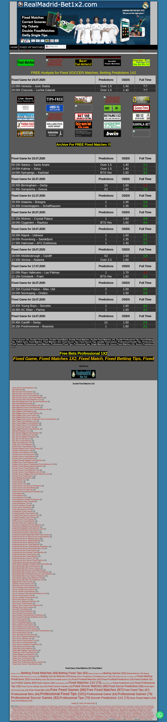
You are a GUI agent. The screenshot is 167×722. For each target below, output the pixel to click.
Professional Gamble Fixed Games (25, 533)
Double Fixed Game (39, 340)
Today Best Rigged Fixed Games (25, 650)
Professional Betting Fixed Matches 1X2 (27, 529)
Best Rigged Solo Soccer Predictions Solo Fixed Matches (34, 419)
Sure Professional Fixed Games (24, 629)
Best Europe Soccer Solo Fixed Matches (28, 398)
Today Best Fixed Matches (22, 648)
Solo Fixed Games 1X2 (21, 599)
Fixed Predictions (123, 683)
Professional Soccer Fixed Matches (26, 544)
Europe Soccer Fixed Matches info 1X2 (27, 472)
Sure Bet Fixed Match (20, 609)
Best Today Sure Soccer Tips (23, 427)
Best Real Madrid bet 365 (22, 403)
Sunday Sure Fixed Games (22, 607)
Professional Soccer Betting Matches (26, 541)
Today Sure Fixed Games (22, 658)
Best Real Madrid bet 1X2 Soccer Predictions (29, 401)
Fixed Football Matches (86, 679)
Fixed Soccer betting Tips (34, 686)
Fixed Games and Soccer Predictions (26, 486)
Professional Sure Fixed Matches (25, 556)
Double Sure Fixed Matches (23, 458)
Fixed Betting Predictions (22, 478)
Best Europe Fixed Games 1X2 (24, 394)
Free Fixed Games (68, 690)
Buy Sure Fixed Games (21, 439)
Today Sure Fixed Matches (22, 660)
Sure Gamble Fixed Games (22, 625)
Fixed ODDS (107, 683)
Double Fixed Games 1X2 (22, 450)
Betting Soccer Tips (105, 676)
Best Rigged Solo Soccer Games (25, 417)
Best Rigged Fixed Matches (23, 411)
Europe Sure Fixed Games (22, 476)
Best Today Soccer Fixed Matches (25, 425)
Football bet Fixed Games (22, 511)
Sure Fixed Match (143, 697)
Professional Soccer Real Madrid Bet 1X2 (28, 548)
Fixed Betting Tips (19, 480)
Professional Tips (82, 344)
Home (14, 47)
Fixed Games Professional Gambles (26, 492)
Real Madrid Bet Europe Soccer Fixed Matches (30, 572)
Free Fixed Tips (136, 690)
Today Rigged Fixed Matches (23, 654)
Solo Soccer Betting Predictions (24, 601)
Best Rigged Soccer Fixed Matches (25, 413)
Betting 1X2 (16, 673)
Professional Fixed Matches (37, 344)
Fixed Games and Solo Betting (24, 488)
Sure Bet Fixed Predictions (22, 611)
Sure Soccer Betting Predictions (24, 637)
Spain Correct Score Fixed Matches (26, 605)
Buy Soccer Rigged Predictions (24, 437)
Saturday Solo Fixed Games (23, 586)
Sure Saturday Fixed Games (23, 635)
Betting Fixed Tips (73, 673)
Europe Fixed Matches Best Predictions (27, 466)
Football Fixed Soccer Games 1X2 (25, 515)
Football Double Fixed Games (23, 513)
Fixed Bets (131, 676)
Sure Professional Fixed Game (24, 627)
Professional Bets (25, 694)
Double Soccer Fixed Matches (24, 456)
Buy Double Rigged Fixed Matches (25, 433)
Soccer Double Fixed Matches (24, 591)
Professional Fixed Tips (62, 344)
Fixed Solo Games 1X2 (21, 509)
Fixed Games (17, 482)
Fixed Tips (21, 690)
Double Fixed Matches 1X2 (102, 340)
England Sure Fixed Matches (23, 462)
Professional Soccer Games (35, 698)
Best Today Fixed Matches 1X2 (24, 421)
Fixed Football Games (60, 679)
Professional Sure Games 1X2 (24, 558)
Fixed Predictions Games (22, 505)
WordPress (119, 719)
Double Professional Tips (128, 340)
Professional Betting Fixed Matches (26, 527)
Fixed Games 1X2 (19, 484)
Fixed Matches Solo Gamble (23, 501)
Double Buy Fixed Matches (22, 447)
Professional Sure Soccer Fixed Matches (28, 560)
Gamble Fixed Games (107, 342)
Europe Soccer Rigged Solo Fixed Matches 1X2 (30, 474)
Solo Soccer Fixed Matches (111, 57)
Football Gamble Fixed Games (24, 517)
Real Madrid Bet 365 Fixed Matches (26, 566)
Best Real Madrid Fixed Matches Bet (26, 405)
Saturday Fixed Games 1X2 (23, 584)
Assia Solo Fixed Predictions (23, 388)
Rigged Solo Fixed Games (22, 582)
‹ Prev (27, 51)
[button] (160, 715)
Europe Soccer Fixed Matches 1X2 (25, 470)
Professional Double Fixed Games (25, 531)
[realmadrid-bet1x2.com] (112, 99)
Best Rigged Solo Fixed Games (24, 415)
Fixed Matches (35, 342)
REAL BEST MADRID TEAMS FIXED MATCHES (30, 564)
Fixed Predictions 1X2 (20, 503)
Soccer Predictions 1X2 (110, 697)
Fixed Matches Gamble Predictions (25, 499)
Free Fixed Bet (39, 690)
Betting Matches (135, 673)
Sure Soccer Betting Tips (21, 638)
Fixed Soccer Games (60, 686)
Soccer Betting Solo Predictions (24, 588)
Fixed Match (17, 494)
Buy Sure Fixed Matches (21, 441)
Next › (140, 51)
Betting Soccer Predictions (83, 676)
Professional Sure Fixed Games (24, 554)
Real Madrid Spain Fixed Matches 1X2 (27, 578)
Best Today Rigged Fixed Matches (25, 423)
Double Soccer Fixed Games (23, 454)
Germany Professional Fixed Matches (26, 525)
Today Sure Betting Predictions (24, 656)
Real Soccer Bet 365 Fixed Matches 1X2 (28, 580)
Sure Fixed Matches (20, 621)
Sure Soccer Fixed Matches (23, 642)
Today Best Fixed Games (22, 646)
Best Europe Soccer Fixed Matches (26, 396)
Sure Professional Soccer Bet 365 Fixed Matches (31, 631)
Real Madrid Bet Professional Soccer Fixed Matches (32, 574)
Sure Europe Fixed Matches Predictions (27, 615)
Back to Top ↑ (149, 719)
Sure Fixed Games (19, 619)
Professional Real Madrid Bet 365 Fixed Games (30, 535)
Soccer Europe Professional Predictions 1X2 (29, 593)
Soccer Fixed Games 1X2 (22, 595)
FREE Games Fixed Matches (23, 521)
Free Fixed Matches (105, 690)
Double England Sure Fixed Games (26, 448)
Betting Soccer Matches (55, 676)
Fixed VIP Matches (32, 47)
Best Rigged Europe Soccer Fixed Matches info (30, 409)
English (53, 47)
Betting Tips (121, 676)
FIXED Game (22, 342)
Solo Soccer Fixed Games (22, 603)
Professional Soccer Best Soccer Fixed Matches (30, 537)
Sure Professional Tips (21, 633)
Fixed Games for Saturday (22, 490)
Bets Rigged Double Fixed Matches (26, 429)
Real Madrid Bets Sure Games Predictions (28, 576)
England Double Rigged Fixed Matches (60, 57)
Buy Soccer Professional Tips (23, 435)
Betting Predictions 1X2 (21, 431)
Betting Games (114, 673)
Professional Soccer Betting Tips (24, 542)
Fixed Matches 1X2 (19, 497)
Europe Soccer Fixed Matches (24, 468)
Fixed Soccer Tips (70, 342)
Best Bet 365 (17, 390)
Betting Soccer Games (32, 676)
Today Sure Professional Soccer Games (27, 662)
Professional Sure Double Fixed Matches (28, 552)
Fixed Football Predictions (118, 679)
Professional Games (135, 694)
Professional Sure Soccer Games (25, 562)
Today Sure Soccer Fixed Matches (25, 664)
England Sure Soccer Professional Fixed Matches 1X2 (33, 464)
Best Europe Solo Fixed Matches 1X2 (26, 399)
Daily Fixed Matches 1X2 (22, 443)
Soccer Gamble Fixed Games (23, 597)
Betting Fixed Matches (39, 673)
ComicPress (129, 719)
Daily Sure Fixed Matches (22, 445)
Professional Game (102, 694)
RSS (142, 719)
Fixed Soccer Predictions (22, 507)
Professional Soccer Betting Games (88, 57)
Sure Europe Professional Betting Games (28, 617)
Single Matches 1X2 (100, 344)
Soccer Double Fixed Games (23, 590)
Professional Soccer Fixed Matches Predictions (30, 546)
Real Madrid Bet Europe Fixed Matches (27, 570)
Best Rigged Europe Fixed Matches (26, 407)
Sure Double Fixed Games (22, 613)
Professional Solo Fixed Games (24, 550)
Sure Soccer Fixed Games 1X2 (24, 640)
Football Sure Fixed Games (23, 519)
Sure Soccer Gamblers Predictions (25, 644)
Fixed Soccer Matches (90, 686)
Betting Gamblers (95, 673)
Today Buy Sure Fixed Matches (24, 652)
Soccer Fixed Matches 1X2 (122, 344)
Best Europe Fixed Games (22, 392)
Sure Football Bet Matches (22, 623)
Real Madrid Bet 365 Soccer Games (26, 568)
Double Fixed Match (58, 340)
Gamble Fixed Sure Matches (23, 523)
